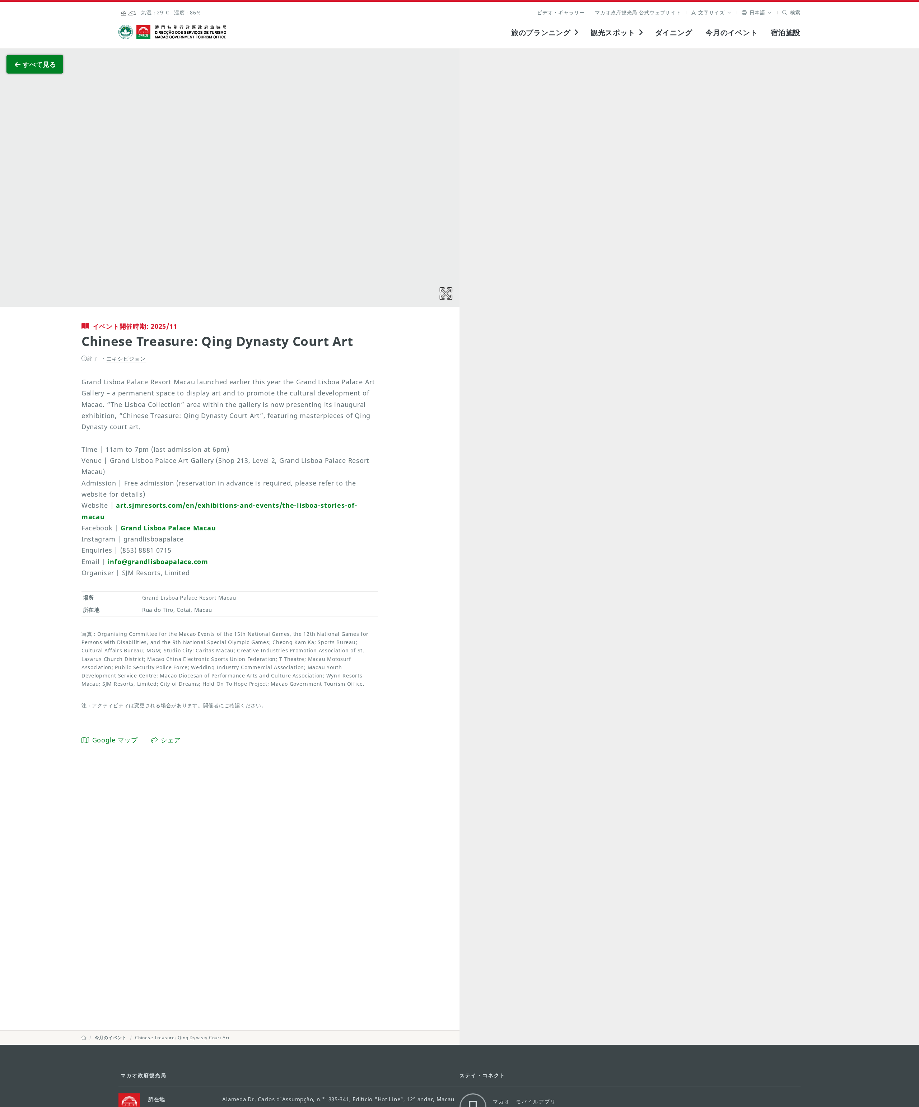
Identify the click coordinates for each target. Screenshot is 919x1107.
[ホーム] (84, 1037)
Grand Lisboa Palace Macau (168, 527)
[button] (711, 12)
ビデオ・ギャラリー (561, 12)
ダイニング (673, 32)
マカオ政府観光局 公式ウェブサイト (638, 12)
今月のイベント (731, 32)
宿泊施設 (786, 32)
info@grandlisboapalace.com (158, 561)
